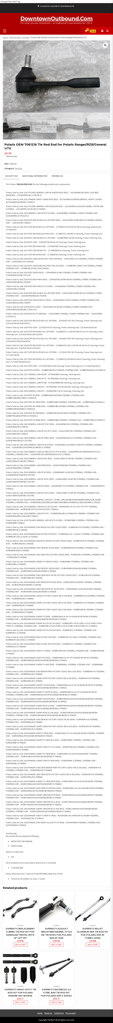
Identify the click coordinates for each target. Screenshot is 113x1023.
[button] (105, 45)
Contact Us (59, 1013)
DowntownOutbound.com (56, 18)
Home (5, 37)
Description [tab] (11, 176)
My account (71, 1013)
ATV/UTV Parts (15, 37)
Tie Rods (25, 37)
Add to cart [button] (20, 944)
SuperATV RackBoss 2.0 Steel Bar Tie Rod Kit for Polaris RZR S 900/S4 (56, 992)
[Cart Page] (86, 30)
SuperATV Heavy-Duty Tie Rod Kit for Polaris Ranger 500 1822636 (20, 992)
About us (48, 1013)
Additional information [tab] (34, 176)
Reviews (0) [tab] (57, 176)
